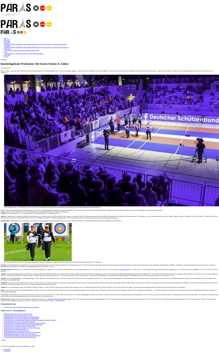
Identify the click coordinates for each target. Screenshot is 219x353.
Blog (37, 53)
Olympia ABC (32, 53)
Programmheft (43, 221)
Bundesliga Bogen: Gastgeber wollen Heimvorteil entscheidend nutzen (23, 324)
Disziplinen (7, 44)
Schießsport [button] (7, 46)
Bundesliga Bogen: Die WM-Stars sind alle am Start (18, 314)
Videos (25, 44)
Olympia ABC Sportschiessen (60, 47)
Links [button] (5, 52)
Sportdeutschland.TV (126, 269)
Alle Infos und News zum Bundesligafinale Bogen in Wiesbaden (21, 307)
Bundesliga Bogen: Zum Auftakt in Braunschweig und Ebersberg (21, 317)
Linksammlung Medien (21, 53)
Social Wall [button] (7, 55)
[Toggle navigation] (1, 35)
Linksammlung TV (9, 53)
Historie (49, 44)
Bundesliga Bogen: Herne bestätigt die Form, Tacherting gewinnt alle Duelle (24, 323)
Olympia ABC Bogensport (59, 44)
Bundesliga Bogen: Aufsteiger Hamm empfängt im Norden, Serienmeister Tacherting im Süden (29, 320)
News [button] (5, 38)
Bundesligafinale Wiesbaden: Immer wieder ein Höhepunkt (20, 337)
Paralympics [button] (7, 49)
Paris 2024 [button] (7, 39)
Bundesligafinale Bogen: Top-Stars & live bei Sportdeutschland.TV (22, 332)
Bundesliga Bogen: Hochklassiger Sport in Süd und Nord (19, 326)
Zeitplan (13, 44)
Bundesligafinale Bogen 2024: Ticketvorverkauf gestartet (19, 321)
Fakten (45, 44)
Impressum (7, 349)
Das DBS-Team (8, 50)
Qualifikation (19, 44)
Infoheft (41, 53)
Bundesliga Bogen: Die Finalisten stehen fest (16, 329)
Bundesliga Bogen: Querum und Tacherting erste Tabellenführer (21, 318)
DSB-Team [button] (7, 41)
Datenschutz (7, 351)
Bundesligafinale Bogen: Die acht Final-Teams (16, 331)
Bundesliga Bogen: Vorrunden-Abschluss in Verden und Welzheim (22, 328)
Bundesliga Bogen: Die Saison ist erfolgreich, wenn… (18, 315)
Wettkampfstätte (31, 44)
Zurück (4, 340)
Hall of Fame (39, 44)
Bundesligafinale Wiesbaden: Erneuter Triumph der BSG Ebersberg (22, 335)
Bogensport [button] (7, 43)
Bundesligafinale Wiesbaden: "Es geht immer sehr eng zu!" (20, 334)
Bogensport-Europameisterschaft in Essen (59, 299)
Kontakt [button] (6, 56)
